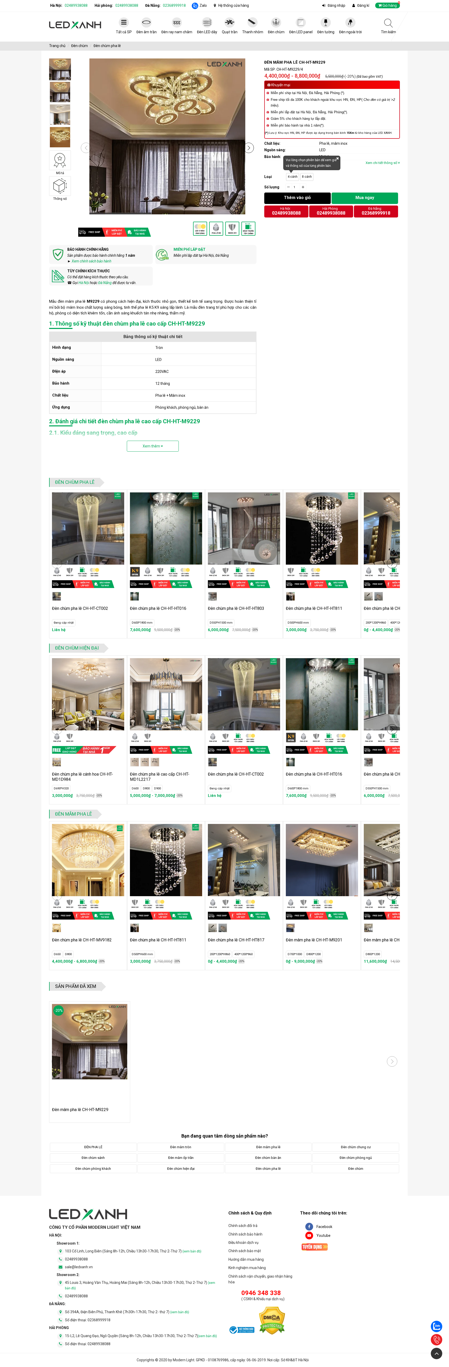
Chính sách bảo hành (245, 1234)
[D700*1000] (290, 928)
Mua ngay (364, 197)
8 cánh (307, 177)
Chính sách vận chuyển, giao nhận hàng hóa (260, 1279)
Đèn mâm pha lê (73, 814)
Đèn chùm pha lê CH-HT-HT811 (314, 608)
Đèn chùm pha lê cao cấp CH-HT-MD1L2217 (159, 777)
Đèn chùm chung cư (356, 1147)
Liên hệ (58, 630)
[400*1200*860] (378, 596)
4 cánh (293, 177)
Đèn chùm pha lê (107, 46)
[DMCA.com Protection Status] (272, 1322)
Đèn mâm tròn (180, 1147)
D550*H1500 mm (221, 622)
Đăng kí (363, 5)
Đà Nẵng (105, 283)
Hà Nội (83, 283)
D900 (157, 788)
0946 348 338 (261, 1293)
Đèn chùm (79, 46)
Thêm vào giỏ (297, 197)
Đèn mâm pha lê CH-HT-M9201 (314, 939)
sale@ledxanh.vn (79, 1267)
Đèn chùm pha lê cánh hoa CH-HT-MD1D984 (82, 777)
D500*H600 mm (298, 622)
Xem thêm (152, 446)
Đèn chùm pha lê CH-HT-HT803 (236, 608)
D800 (146, 788)
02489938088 (76, 5)
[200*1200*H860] (368, 596)
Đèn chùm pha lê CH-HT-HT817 (236, 939)
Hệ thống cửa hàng (233, 5)
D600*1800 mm (142, 622)
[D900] (155, 762)
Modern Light (183, 1360)
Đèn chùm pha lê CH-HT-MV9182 (82, 939)
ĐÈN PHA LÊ (93, 1147)
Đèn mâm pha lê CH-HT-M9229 (80, 1109)
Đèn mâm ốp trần (181, 1158)
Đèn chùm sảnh (93, 1158)
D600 (135, 788)
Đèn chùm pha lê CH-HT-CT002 (80, 608)
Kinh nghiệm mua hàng (247, 1268)
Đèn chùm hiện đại (77, 648)
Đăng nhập (336, 5)
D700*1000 (295, 954)
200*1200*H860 (376, 622)
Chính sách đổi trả (242, 1226)
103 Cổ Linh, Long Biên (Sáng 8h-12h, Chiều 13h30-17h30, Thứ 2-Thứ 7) (133, 1251)
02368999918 (174, 5)
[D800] (145, 762)
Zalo (203, 5)
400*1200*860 (399, 622)
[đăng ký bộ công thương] (241, 1331)
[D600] (134, 762)
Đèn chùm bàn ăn (268, 1158)
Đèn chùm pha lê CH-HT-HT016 (158, 608)
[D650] (56, 928)
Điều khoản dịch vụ (243, 1242)
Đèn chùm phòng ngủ (356, 1158)
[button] (248, 148)
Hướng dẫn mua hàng (246, 1259)
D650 (57, 954)
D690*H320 (61, 788)
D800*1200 (313, 954)
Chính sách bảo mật (244, 1251)
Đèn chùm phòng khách (93, 1169)
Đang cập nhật (64, 622)
